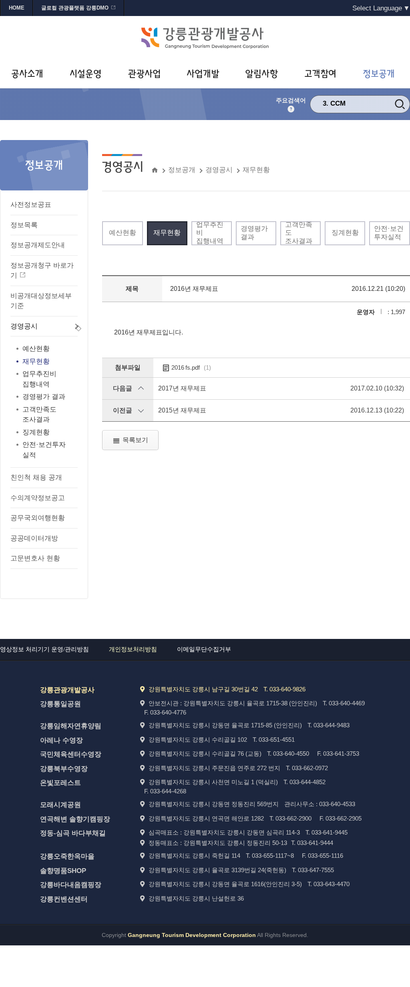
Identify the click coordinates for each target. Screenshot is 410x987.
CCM (338, 103)
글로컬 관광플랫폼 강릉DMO (75, 8)
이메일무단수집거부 (204, 649)
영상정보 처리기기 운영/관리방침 (44, 649)
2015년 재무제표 (182, 410)
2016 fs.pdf (191, 367)
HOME (16, 8)
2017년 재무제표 (182, 388)
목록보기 (135, 439)
